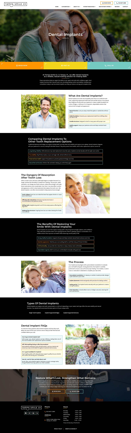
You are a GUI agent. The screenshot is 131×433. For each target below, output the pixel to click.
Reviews (117, 6)
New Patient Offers (104, 6)
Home (56, 6)
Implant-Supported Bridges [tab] (52, 312)
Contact (125, 6)
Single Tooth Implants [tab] (35, 312)
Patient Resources (88, 6)
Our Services (65, 6)
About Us (76, 6)
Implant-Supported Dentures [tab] (71, 312)
